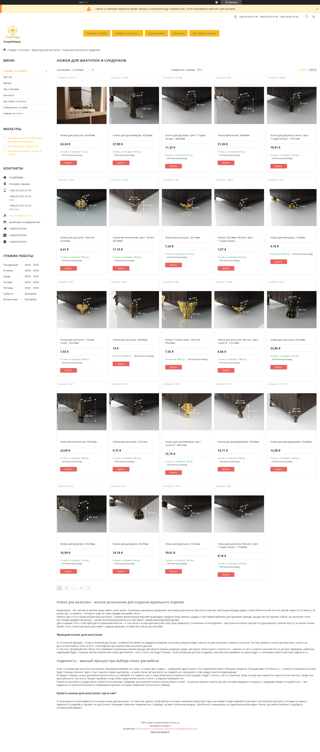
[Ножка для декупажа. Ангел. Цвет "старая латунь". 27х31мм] (291, 105)
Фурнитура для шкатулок (46, 50)
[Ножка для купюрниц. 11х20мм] (291, 208)
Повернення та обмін (15, 107)
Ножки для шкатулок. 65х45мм (77, 135)
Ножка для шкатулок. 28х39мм (130, 339)
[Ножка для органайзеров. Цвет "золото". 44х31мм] (186, 412)
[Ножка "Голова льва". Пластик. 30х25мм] (186, 310)
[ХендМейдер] (12, 31)
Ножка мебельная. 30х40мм (233, 135)
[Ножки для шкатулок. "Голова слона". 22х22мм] (81, 310)
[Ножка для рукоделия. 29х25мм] (134, 514)
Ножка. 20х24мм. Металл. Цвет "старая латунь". (235, 239)
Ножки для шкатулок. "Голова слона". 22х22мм (77, 341)
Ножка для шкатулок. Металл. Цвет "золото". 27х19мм (238, 341)
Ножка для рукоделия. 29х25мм (130, 543)
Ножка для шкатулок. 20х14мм (182, 237)
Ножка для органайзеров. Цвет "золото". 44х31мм (183, 443)
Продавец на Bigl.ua (160, 725)
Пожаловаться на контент (150, 728)
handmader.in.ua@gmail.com (24, 222)
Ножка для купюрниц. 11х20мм (287, 237)
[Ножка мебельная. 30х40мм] (239, 105)
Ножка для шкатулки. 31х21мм (130, 441)
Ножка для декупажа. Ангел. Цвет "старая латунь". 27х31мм (289, 137)
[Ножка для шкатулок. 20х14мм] (186, 208)
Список (313, 69)
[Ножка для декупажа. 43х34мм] (81, 514)
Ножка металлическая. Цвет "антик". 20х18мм (134, 239)
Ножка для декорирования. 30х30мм (238, 441)
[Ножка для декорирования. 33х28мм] (291, 412)
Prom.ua (175, 722)
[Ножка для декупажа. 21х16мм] (186, 514)
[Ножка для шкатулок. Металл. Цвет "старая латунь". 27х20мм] (239, 514)
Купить (68, 163)
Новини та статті (13, 113)
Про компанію (156, 33)
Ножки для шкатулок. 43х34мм (287, 339)
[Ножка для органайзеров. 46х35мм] (134, 105)
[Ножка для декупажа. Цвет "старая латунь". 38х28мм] (186, 105)
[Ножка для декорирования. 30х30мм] (239, 412)
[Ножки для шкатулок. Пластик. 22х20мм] (81, 208)
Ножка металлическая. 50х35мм (78, 441)
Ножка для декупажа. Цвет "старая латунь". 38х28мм (185, 137)
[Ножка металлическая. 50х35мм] (81, 412)
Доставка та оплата (204, 33)
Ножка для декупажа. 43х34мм (77, 543)
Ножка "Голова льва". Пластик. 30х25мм (183, 341)
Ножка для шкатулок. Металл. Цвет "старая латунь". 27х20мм (238, 545)
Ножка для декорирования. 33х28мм (291, 441)
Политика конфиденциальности (181, 728)
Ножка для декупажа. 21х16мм (182, 543)
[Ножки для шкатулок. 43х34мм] (291, 310)
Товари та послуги (126, 33)
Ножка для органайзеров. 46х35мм (132, 135)
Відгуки (7, 83)
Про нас (7, 77)
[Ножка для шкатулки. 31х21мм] (134, 412)
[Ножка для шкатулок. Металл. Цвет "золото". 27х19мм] (239, 310)
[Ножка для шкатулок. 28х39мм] (134, 310)
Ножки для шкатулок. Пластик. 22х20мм (77, 239)
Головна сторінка (96, 33)
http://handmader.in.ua (21, 215)
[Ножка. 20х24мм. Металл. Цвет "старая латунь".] (239, 208)
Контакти (178, 33)
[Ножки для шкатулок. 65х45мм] (81, 105)
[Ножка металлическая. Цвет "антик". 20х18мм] (134, 208)
